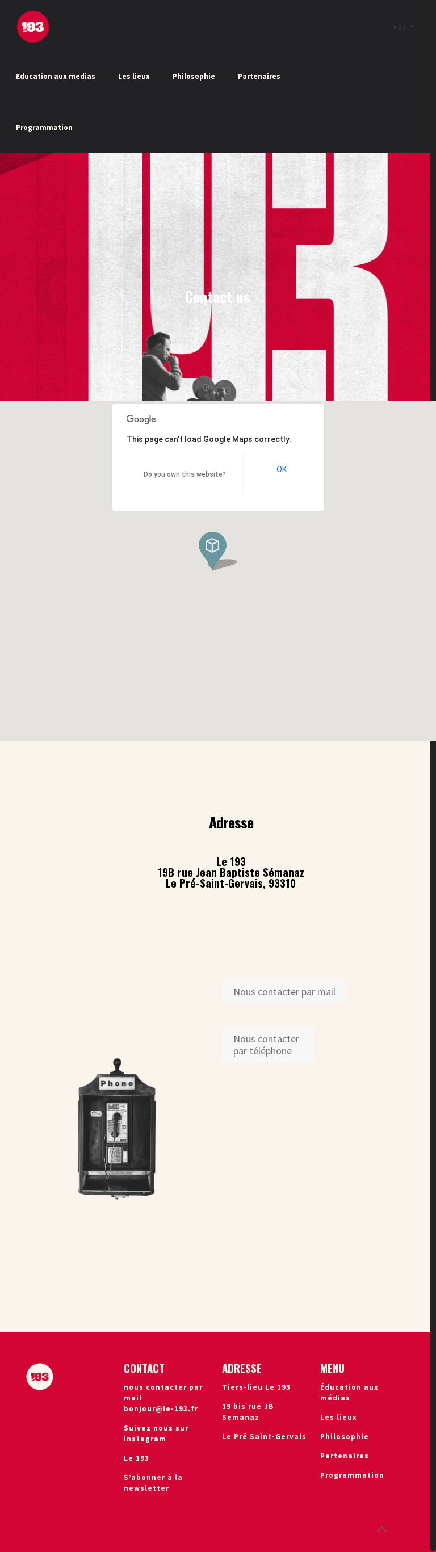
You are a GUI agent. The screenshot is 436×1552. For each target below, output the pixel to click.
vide (399, 26)
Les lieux (338, 1417)
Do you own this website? (185, 474)
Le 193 (136, 1458)
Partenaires (344, 1456)
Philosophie (344, 1436)
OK (281, 469)
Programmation (352, 1475)
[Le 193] (33, 25)
